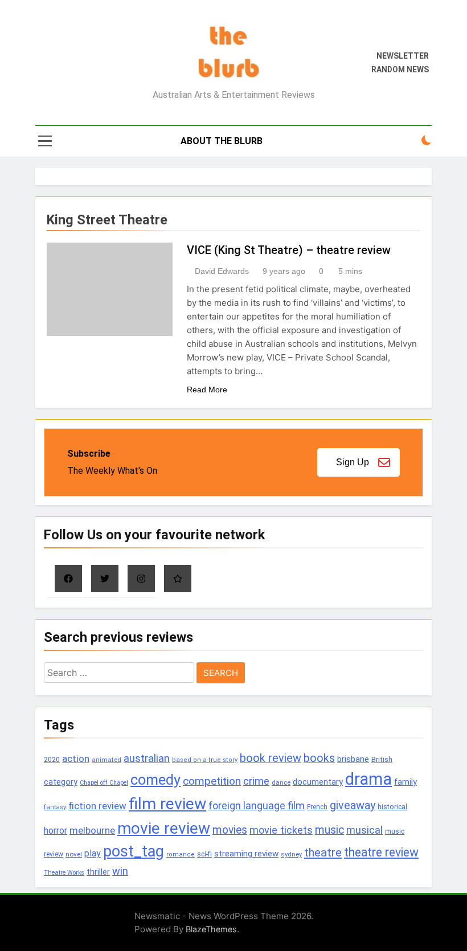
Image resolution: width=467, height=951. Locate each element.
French (317, 807)
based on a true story (204, 760)
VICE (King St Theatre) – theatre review (289, 250)
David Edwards (222, 271)
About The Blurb (222, 141)
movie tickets (281, 830)
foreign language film (256, 805)
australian (147, 758)
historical (392, 806)
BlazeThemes (211, 929)
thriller (98, 872)
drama (368, 779)
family (405, 782)
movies (229, 830)
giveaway (352, 805)
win (120, 871)
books (319, 758)
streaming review (246, 853)
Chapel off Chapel (104, 782)
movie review (163, 828)
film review (167, 803)
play (92, 853)
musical (364, 830)
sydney (291, 854)
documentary (318, 782)
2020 (52, 759)
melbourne (92, 830)
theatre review (381, 852)
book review (270, 758)
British (381, 759)
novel (73, 854)
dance (281, 782)
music (329, 830)
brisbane (353, 759)
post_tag (133, 851)
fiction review (97, 805)
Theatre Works (64, 872)
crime (256, 781)
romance (180, 854)
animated (106, 760)
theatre (323, 852)
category (60, 782)
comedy (155, 779)
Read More (207, 389)
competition (212, 781)
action (75, 758)
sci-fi (204, 854)
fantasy (55, 807)
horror (55, 830)
